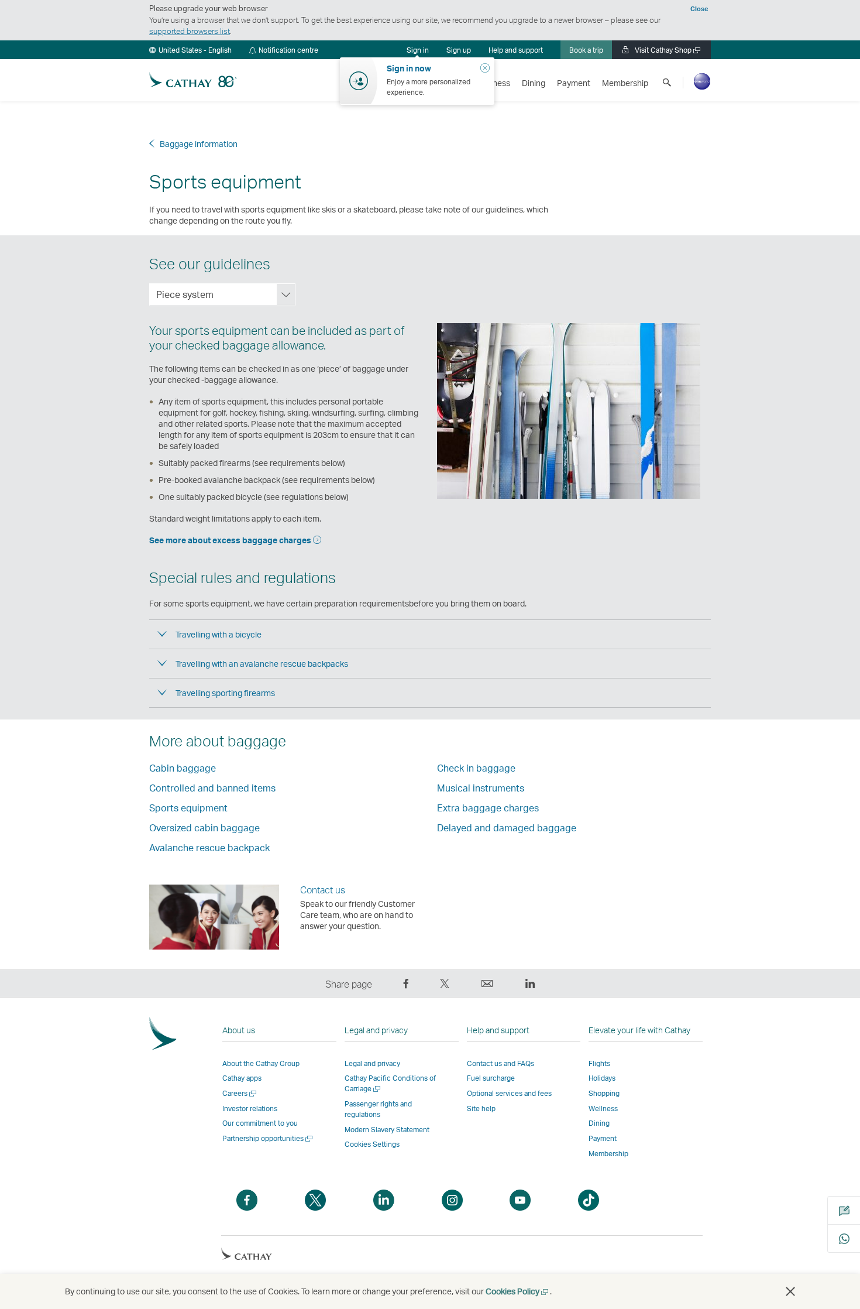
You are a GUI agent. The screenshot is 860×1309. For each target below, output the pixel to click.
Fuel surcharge (491, 1078)
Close (699, 9)
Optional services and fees (509, 1093)
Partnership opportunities (268, 1138)
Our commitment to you (260, 1123)
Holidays (602, 1078)
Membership (608, 1153)
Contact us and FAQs (500, 1063)
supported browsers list (189, 31)
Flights (599, 1063)
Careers (240, 1093)
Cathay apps (242, 1078)
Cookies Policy (518, 1291)
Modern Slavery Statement (387, 1129)
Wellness (603, 1108)
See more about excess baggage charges (231, 540)
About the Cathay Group (261, 1063)
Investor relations (249, 1108)
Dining (599, 1123)
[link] (459, 49)
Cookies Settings (372, 1144)
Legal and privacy (372, 1063)
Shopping (604, 1093)
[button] (190, 49)
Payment (603, 1138)
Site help (481, 1108)
